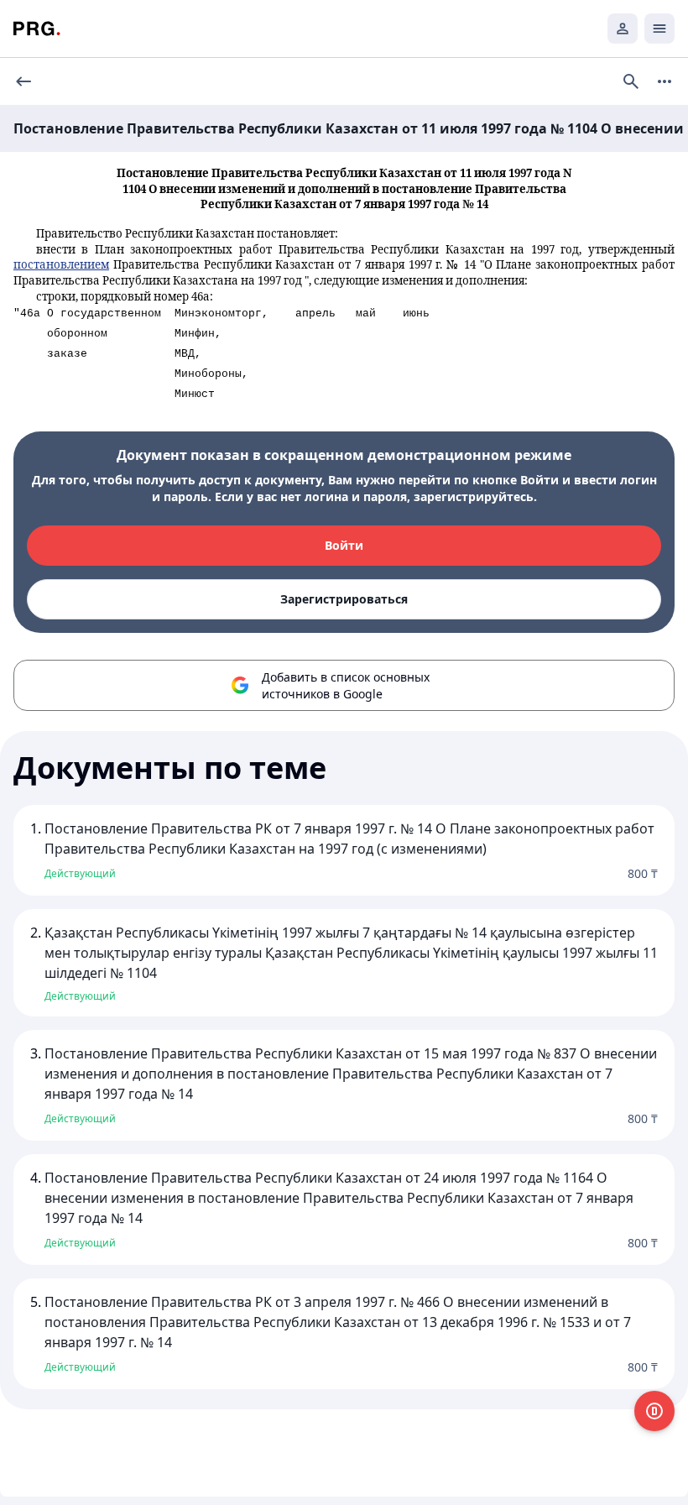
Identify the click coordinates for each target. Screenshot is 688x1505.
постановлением (61, 264)
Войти (344, 545)
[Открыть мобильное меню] (659, 28)
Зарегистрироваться (344, 599)
